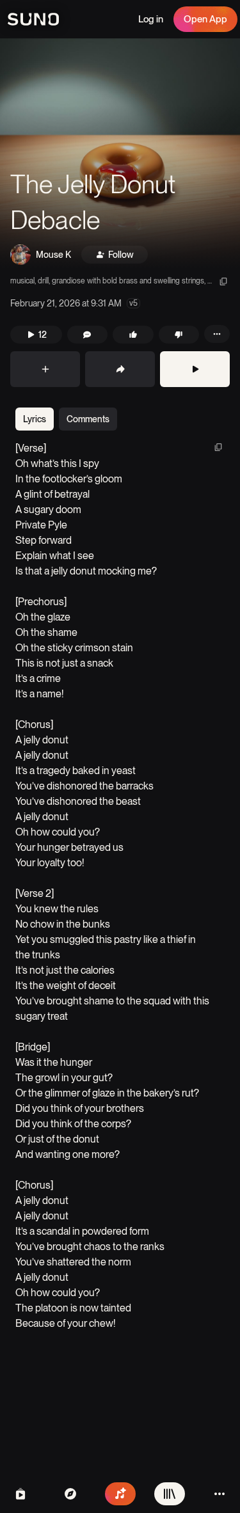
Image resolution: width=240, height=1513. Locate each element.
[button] (120, 153)
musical (22, 280)
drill (43, 280)
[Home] (70, 1493)
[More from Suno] (219, 1494)
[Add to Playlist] (45, 369)
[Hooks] (20, 1493)
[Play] (195, 369)
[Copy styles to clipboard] (223, 281)
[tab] (34, 419)
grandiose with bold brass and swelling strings (128, 280)
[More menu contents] (217, 334)
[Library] (169, 1493)
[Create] (120, 1493)
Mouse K (53, 255)
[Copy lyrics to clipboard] (218, 447)
